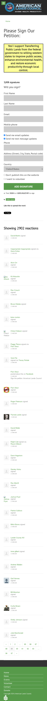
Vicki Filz (14, 358)
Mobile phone (10, 124)
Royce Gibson (16, 444)
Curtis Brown (15, 606)
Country (7, 164)
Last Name (9, 103)
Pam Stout (14, 346)
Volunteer (8, 683)
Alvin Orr (14, 263)
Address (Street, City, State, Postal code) (23, 153)
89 (12, 648)
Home (7, 21)
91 (22, 648)
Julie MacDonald (17, 633)
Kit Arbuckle (15, 276)
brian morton (15, 317)
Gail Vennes (15, 578)
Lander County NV (17, 538)
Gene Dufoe (15, 251)
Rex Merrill (15, 483)
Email (6, 114)
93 (33, 648)
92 (28, 648)
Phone (7, 142)
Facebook (29, 374)
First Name (9, 93)
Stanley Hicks (16, 469)
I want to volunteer (15, 179)
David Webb (15, 428)
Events (7, 679)
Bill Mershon (15, 592)
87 (36, 644)
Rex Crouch (15, 290)
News (6, 676)
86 (30, 644)
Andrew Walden (16, 565)
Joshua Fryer (15, 497)
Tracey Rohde (24, 360)
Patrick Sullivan (16, 511)
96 (6, 653)
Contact (7, 686)
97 (12, 653)
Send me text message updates (21, 138)
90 (17, 648)
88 (6, 648)
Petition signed (10, 199)
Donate (7, 690)
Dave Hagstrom (16, 455)
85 (25, 644)
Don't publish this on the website (22, 175)
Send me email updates (17, 135)
